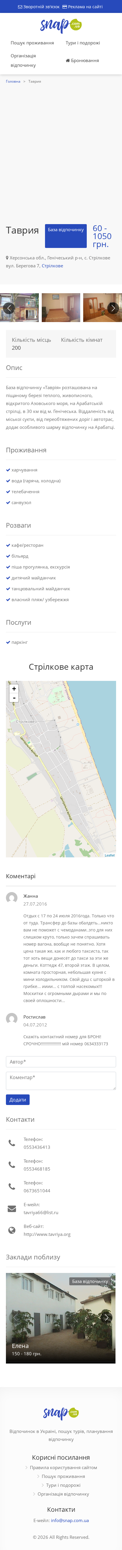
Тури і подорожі (83, 43)
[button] (113, 308)
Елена (20, 1346)
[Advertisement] (61, 148)
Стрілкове (52, 266)
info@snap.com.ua (70, 1520)
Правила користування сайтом (63, 1467)
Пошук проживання (32, 43)
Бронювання (84, 60)
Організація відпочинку (23, 60)
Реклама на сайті (85, 6)
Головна (13, 81)
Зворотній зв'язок (41, 6)
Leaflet (110, 855)
